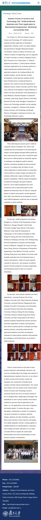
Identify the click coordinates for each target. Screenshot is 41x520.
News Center (16, 13)
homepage (7, 13)
